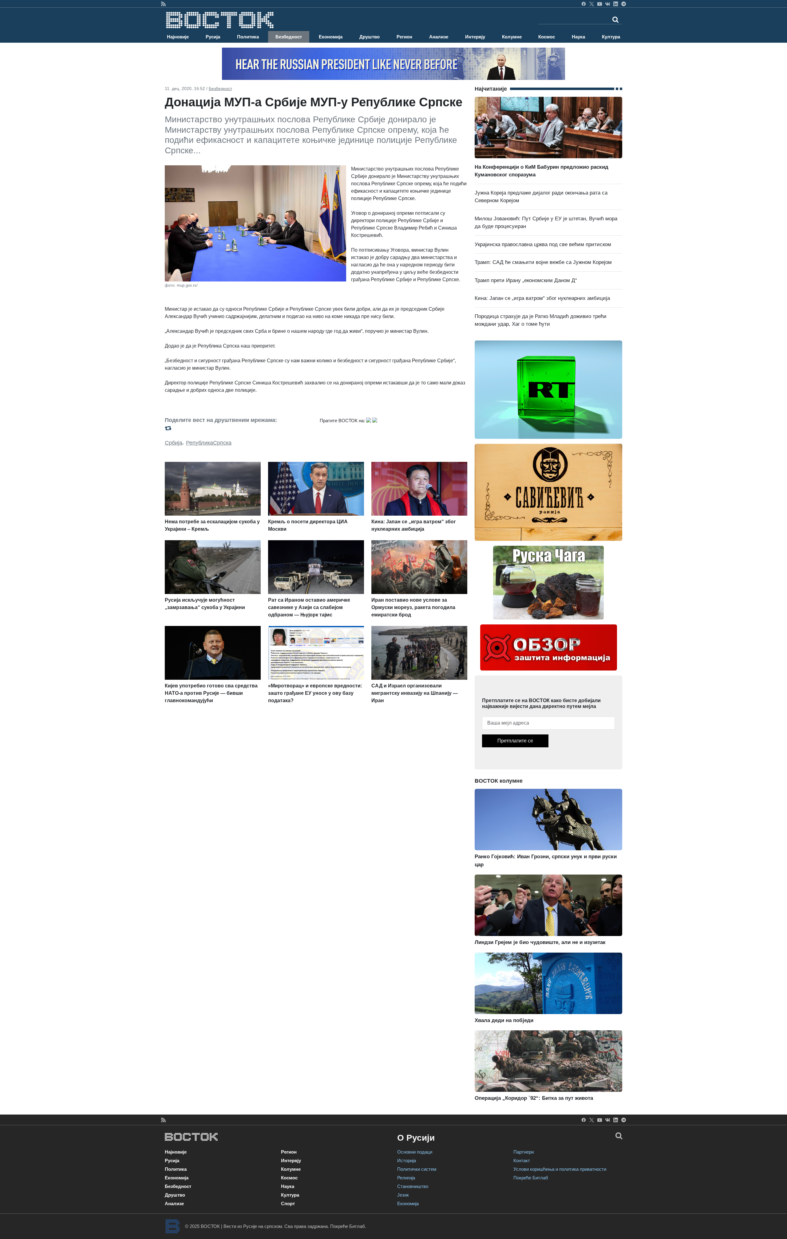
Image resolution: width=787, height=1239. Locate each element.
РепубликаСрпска (208, 443)
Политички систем (416, 1169)
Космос (546, 36)
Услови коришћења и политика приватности (559, 1169)
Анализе (438, 36)
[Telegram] (623, 4)
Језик (403, 1195)
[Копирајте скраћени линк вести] (238, 427)
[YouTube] (599, 4)
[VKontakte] (607, 4)
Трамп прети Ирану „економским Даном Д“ (526, 280)
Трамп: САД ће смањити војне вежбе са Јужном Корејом (543, 262)
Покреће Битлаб (530, 1177)
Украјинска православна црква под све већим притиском (543, 244)
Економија (330, 36)
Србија (173, 443)
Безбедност (288, 36)
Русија (213, 36)
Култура (611, 36)
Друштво (369, 36)
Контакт (521, 1160)
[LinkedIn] (615, 4)
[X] (591, 4)
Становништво (412, 1186)
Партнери (523, 1151)
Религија (406, 1177)
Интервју (475, 36)
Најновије (178, 36)
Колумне (512, 36)
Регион (404, 36)
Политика (248, 36)
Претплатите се (515, 740)
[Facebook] (583, 4)
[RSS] (163, 4)
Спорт (288, 1203)
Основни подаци (414, 1151)
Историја (406, 1160)
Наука (578, 36)
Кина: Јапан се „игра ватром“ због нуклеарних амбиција (542, 298)
